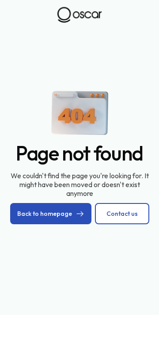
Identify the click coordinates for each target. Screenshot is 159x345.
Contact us (122, 214)
